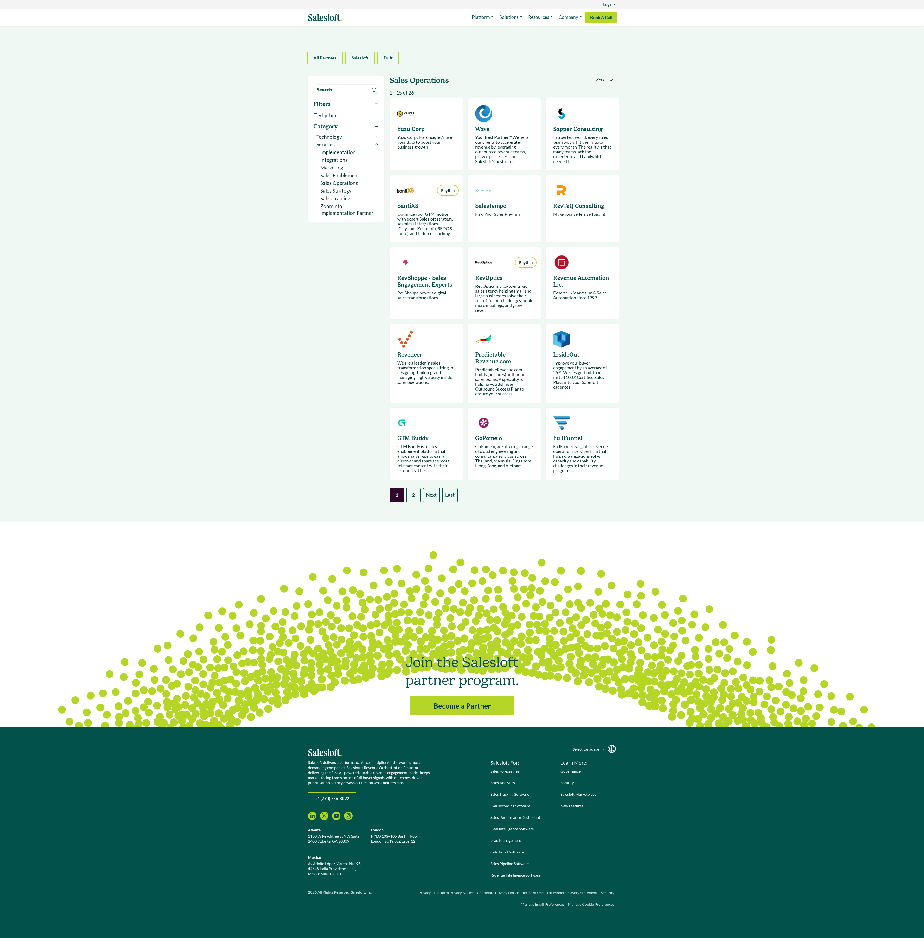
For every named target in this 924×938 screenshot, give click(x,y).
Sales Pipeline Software (509, 863)
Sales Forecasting (504, 771)
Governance (570, 771)
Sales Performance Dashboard (515, 817)
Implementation (338, 152)
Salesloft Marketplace (578, 794)
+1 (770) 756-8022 (332, 798)
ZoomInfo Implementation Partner (346, 209)
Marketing (331, 167)
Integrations (333, 160)
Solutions (509, 17)
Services (325, 144)
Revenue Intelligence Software (515, 875)
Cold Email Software (507, 852)
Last (450, 495)
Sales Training (335, 198)
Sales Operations (339, 183)
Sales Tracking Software (509, 794)
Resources (538, 17)
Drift (388, 57)
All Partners (325, 57)
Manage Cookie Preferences (591, 904)
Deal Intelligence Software (512, 829)
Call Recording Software (510, 805)
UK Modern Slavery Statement (572, 892)
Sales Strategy (336, 191)
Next (431, 495)
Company (568, 17)
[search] (346, 89)
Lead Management (505, 840)
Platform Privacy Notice (454, 892)
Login (607, 4)
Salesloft (360, 57)
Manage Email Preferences (543, 904)
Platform (481, 17)
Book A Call (601, 17)
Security (567, 782)
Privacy (424, 892)
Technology (329, 137)
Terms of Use (533, 892)
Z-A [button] (600, 79)
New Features (571, 805)
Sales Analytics (502, 782)
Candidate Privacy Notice (498, 892)
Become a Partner (462, 705)
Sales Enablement (339, 175)
